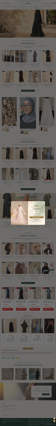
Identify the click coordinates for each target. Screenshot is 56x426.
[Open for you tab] (54, 421)
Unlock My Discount (36, 217)
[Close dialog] (44, 202)
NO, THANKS (36, 219)
